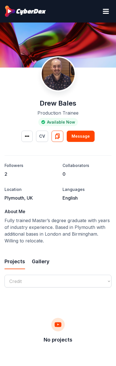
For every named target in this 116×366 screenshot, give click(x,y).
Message (81, 136)
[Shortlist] (57, 136)
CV (42, 136)
